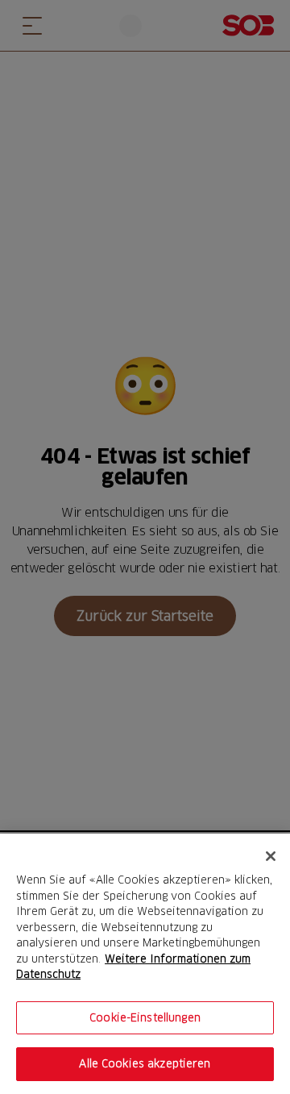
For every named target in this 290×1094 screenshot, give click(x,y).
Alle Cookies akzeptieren (144, 1063)
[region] (145, 964)
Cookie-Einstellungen (145, 1017)
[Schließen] (270, 856)
